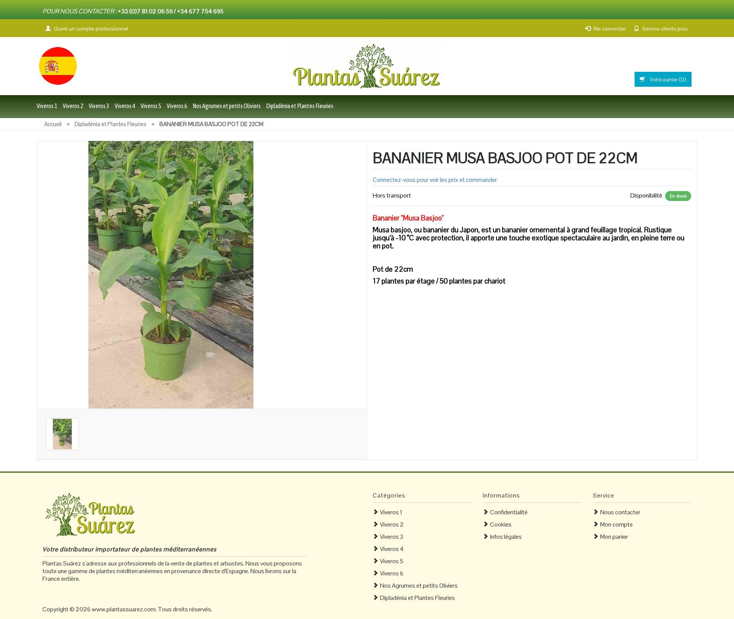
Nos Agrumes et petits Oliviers (227, 105)
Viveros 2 (73, 105)
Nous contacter (620, 512)
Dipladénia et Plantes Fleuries (299, 105)
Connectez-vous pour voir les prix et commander (435, 180)
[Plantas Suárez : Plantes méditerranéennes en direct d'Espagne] (58, 65)
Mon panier (614, 537)
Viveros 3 (99, 105)
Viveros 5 (151, 105)
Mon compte (616, 524)
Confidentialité (509, 512)
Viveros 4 (125, 105)
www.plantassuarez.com (124, 609)
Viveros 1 (47, 105)
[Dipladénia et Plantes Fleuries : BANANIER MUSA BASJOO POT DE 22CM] (171, 274)
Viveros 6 (177, 105)
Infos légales (506, 537)
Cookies (501, 524)
